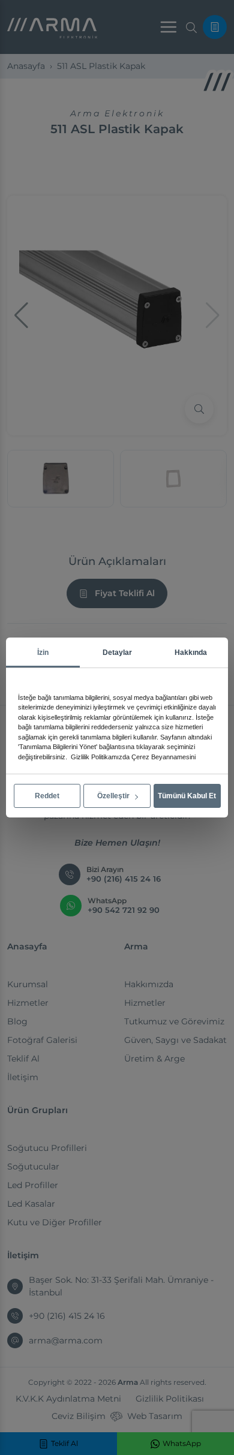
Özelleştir (114, 796)
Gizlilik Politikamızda (100, 756)
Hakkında (191, 652)
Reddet (47, 796)
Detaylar (117, 652)
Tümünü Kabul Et (187, 796)
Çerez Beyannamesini (163, 756)
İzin (43, 652)
